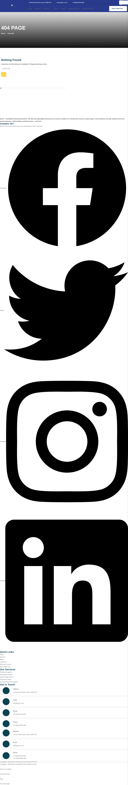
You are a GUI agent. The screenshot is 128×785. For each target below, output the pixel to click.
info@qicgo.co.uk (62, 2)
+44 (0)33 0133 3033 (78, 2)
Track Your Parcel (87, 8)
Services (46, 8)
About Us (38, 8)
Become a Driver (74, 8)
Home (30, 8)
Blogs (56, 8)
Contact (63, 8)
